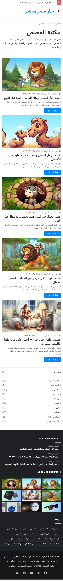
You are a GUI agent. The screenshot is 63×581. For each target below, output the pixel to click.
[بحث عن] (59, 12)
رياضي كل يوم (23, 538)
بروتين (57, 533)
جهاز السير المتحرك (51, 538)
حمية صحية (36, 538)
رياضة (56, 398)
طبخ (12, 538)
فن (57, 408)
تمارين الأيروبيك (44, 533)
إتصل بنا (12, 566)
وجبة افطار (29, 543)
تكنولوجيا (55, 389)
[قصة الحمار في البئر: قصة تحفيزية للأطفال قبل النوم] (31, 193)
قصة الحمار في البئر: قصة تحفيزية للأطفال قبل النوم (34, 2)
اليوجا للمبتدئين (12, 528)
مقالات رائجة (53, 417)
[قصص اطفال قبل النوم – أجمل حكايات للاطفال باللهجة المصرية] (31, 316)
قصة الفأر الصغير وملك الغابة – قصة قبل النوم (32, 98)
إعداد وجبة (55, 528)
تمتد (33, 533)
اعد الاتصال (44, 528)
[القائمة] (3, 12)
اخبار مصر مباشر (11, 556)
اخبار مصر (54, 385)
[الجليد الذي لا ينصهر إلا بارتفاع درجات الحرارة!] (31, 507)
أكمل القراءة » (52, 111)
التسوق (33, 528)
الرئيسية (54, 561)
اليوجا (24, 528)
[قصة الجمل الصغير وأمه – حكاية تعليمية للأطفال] (31, 131)
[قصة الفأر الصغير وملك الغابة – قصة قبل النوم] (51, 483)
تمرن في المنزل (22, 533)
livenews (54, 94)
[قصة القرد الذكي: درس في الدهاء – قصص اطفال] (31, 254)
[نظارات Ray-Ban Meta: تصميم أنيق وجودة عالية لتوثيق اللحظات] (51, 507)
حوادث (56, 394)
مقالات (56, 412)
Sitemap (37, 566)
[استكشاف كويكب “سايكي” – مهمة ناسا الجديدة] (11, 507)
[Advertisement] (31, 49)
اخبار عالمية (54, 380)
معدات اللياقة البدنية (45, 543)
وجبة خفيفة (17, 543)
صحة (57, 403)
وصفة (7, 543)
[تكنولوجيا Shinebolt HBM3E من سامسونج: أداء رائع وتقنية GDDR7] (11, 495)
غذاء (57, 543)
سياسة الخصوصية (25, 566)
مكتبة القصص (53, 421)
